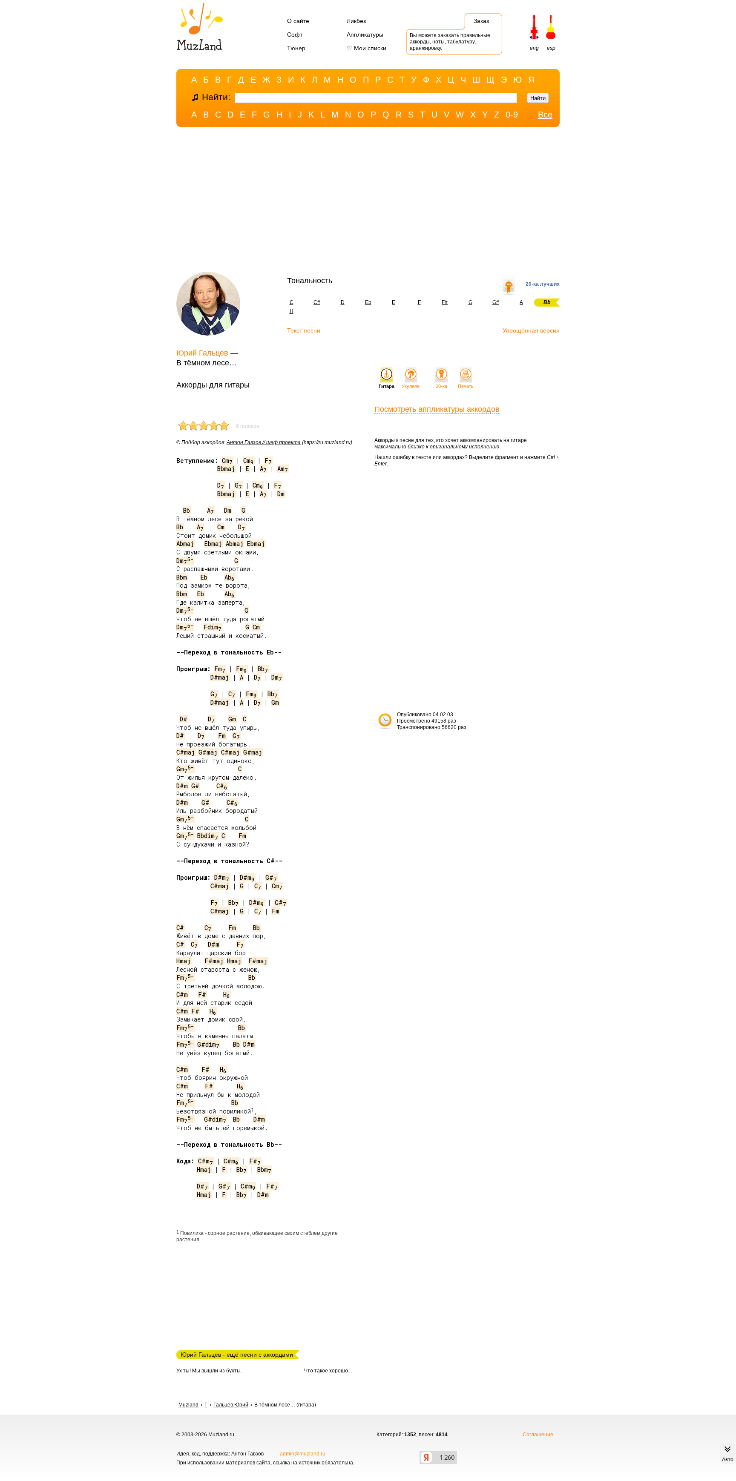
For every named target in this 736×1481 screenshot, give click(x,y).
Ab (229, 577)
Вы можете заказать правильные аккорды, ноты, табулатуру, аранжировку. (450, 41)
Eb (368, 302)
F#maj (214, 961)
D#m (182, 786)
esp (551, 48)
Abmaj (185, 544)
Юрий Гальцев (202, 353)
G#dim (208, 1044)
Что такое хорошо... (328, 1371)
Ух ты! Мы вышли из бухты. (209, 1371)
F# (445, 302)
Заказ (481, 20)
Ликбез (356, 20)
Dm (281, 494)
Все (545, 114)
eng (534, 48)
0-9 (512, 114)
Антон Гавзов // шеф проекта (264, 442)
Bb (186, 510)
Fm (219, 669)
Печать (466, 386)
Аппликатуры (365, 34)
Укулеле (411, 386)
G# (495, 302)
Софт (294, 34)
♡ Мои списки (366, 48)
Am (282, 469)
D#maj (219, 677)
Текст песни (303, 330)
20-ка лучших (543, 284)
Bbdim (207, 836)
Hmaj (183, 961)
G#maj (208, 752)
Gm (275, 702)
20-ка (441, 386)
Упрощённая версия (531, 330)
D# (183, 719)
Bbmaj (226, 469)
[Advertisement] (368, 201)
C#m (182, 994)
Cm (227, 460)
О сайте (298, 20)
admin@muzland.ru (302, 1454)
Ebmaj (213, 544)
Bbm (181, 577)
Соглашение (538, 1435)
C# (316, 302)
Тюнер (296, 48)
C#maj (185, 752)
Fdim (212, 627)
